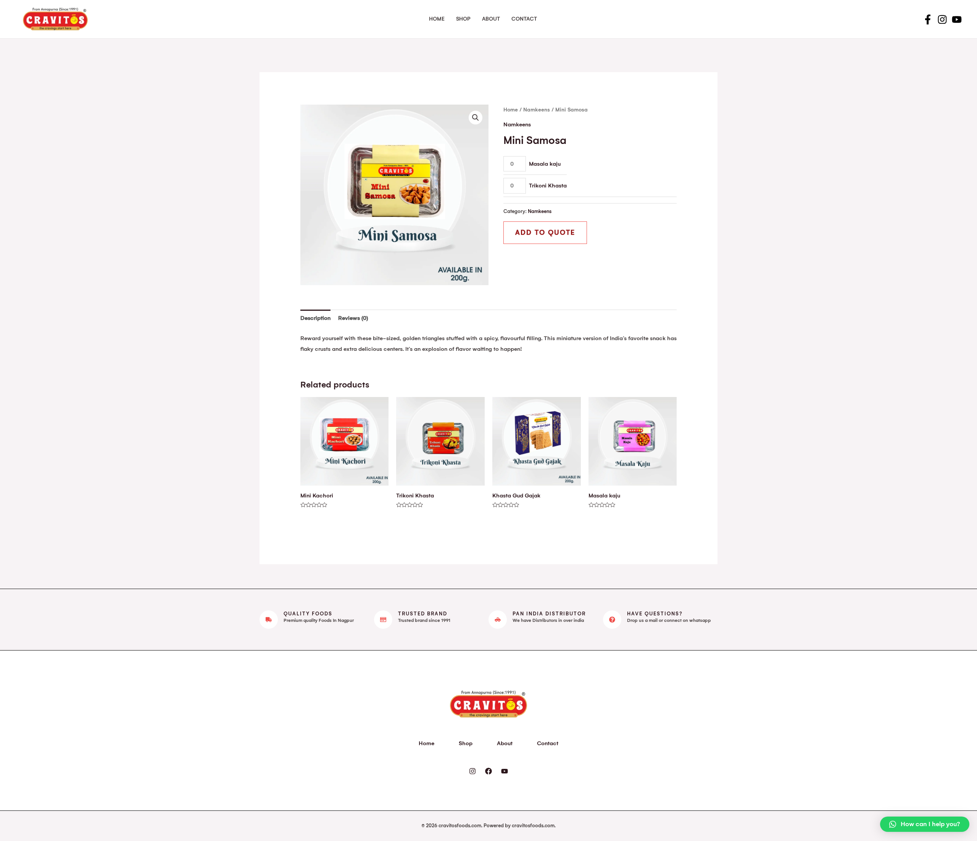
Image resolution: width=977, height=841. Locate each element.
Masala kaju (545, 163)
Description (315, 318)
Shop (463, 19)
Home (437, 19)
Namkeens (536, 110)
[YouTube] (957, 19)
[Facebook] (928, 19)
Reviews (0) (353, 318)
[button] (924, 824)
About (491, 19)
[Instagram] (942, 19)
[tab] (315, 318)
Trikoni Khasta (548, 185)
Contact (524, 19)
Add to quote (545, 232)
